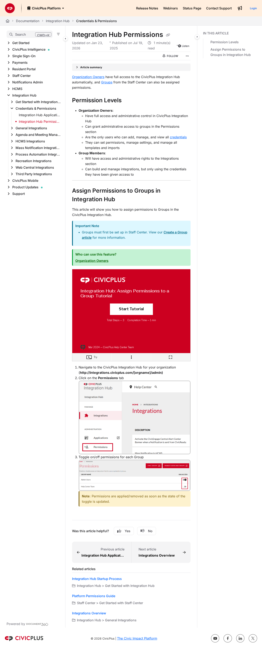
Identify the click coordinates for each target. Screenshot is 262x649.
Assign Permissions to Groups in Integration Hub (230, 52)
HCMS (17, 89)
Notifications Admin (27, 82)
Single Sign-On (24, 56)
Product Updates (25, 187)
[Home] (10, 8)
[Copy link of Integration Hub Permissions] (168, 35)
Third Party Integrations (34, 174)
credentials (178, 137)
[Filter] (58, 34)
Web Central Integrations (35, 167)
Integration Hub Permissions (40, 121)
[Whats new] (240, 8)
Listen (185, 46)
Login (253, 8)
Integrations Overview (89, 613)
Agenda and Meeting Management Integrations (38, 135)
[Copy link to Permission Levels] (128, 101)
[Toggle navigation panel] (65, 38)
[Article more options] (187, 56)
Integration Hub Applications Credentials (40, 115)
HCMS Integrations (30, 141)
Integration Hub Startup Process (97, 579)
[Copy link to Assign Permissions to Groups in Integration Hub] (121, 200)
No (150, 531)
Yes (127, 531)
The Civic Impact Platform (137, 638)
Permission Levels (224, 42)
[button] (30, 34)
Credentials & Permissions (96, 21)
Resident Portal (24, 69)
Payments (20, 62)
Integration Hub (58, 21)
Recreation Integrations (34, 161)
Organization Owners (88, 77)
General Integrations (31, 128)
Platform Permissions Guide (93, 596)
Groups (106, 82)
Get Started (20, 43)
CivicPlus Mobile (25, 180)
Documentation (27, 21)
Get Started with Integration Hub (38, 102)
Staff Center (21, 76)
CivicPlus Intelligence (28, 49)
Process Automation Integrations (38, 154)
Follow (172, 56)
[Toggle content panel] (197, 36)
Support (18, 194)
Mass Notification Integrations (38, 148)
